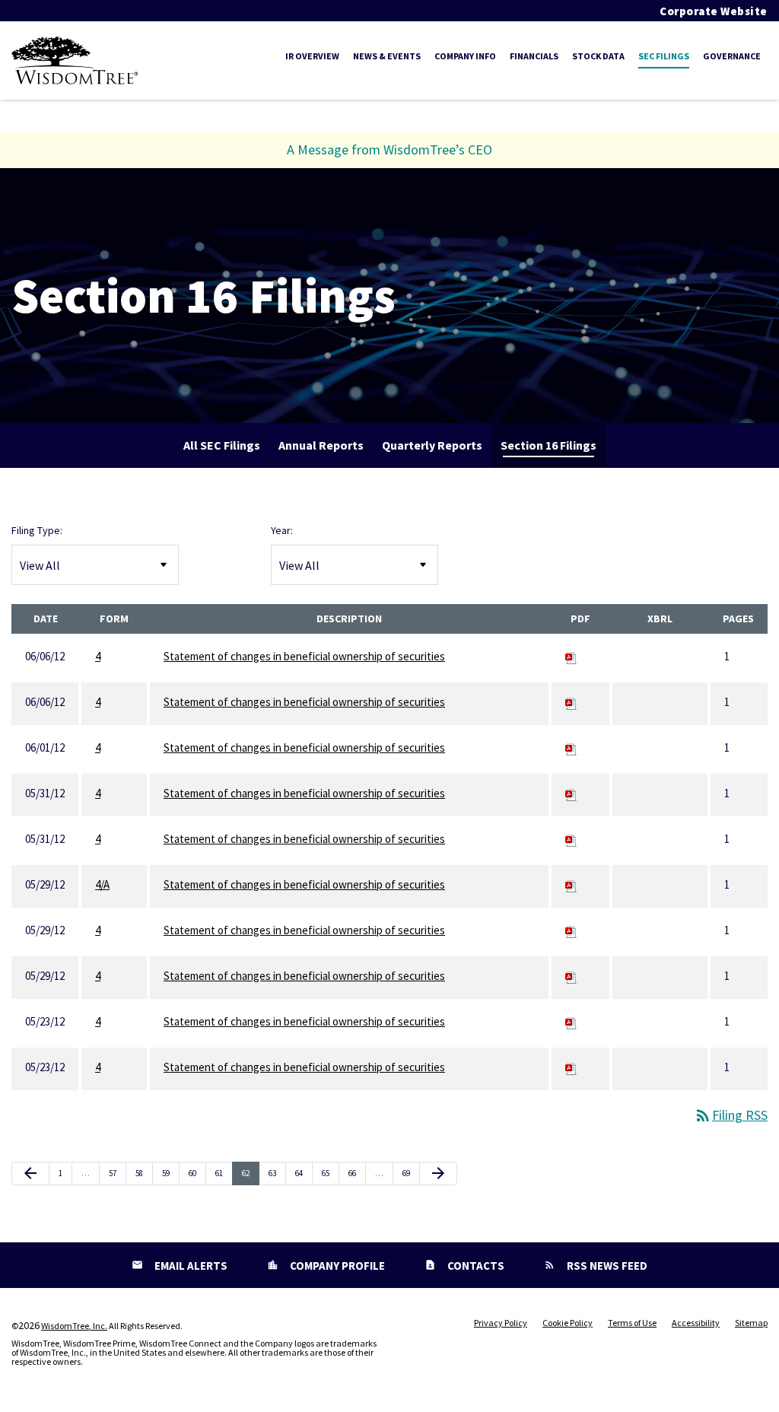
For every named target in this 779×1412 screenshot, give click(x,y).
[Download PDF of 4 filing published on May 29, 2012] (571, 930)
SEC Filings (663, 56)
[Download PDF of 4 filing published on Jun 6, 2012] (571, 656)
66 (356, 1172)
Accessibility (696, 1323)
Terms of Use (632, 1323)
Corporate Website (714, 11)
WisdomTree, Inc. (74, 1325)
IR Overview (312, 56)
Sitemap (751, 1323)
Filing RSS (731, 1115)
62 (249, 1172)
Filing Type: (36, 530)
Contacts (474, 1265)
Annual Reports (321, 445)
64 (302, 1172)
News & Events (387, 56)
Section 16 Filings (548, 445)
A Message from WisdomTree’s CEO (389, 149)
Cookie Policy (567, 1323)
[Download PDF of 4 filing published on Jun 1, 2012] (571, 747)
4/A (102, 884)
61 (223, 1172)
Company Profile (336, 1265)
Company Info (465, 56)
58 (143, 1172)
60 (196, 1172)
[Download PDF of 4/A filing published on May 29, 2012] (571, 884)
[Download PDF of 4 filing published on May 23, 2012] (571, 1021)
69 (410, 1172)
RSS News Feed (605, 1265)
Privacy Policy (500, 1323)
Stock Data (598, 56)
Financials (534, 56)
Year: (282, 530)
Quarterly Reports (432, 445)
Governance (732, 56)
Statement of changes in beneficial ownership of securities (304, 656)
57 (116, 1172)
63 (276, 1172)
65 (329, 1172)
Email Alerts (189, 1265)
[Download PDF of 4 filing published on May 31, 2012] (571, 793)
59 (169, 1172)
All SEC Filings (221, 445)
